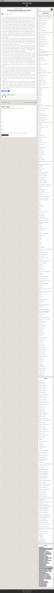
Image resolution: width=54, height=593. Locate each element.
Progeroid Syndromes (42, 22)
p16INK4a (40, 93)
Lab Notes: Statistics (42, 531)
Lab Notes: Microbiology (42, 504)
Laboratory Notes (27, 3)
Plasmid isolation (43, 581)
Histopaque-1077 (41, 250)
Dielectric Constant (42, 168)
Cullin (39, 102)
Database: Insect (41, 416)
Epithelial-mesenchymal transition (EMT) (43, 568)
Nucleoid (40, 307)
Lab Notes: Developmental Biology (44, 480)
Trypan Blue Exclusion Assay (43, 257)
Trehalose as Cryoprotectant (43, 182)
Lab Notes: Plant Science (43, 520)
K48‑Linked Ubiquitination (42, 44)
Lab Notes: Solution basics (43, 477)
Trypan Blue (40, 273)
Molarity (48, 576)
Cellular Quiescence (42, 120)
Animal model (42, 551)
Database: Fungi (41, 411)
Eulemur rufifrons (41, 340)
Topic (40, 448)
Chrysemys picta (41, 213)
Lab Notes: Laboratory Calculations (44, 501)
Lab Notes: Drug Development (43, 517)
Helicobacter (42, 572)
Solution (41, 537)
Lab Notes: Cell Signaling (43, 474)
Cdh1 (39, 65)
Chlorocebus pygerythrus (42, 321)
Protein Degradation (42, 301)
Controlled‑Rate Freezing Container (44, 280)
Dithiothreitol (42, 565)
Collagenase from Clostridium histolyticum (45, 249)
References (41, 443)
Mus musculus (47, 577)
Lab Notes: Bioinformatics (43, 455)
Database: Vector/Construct (43, 434)
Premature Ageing (41, 46)
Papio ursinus (41, 335)
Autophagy (41, 554)
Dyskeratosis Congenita (42, 20)
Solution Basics (41, 540)
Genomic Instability (42, 113)
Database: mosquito (42, 422)
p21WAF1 (40, 100)
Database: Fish (41, 409)
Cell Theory (40, 315)
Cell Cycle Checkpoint (42, 75)
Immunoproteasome (42, 154)
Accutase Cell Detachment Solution (44, 261)
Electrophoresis (41, 462)
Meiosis (40, 132)
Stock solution (41, 539)
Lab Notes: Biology (42, 457)
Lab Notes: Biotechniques (43, 459)
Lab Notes (40, 438)
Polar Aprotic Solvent (42, 177)
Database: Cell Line (42, 397)
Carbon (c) (41, 556)
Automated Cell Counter (42, 278)
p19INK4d (40, 90)
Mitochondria (42, 576)
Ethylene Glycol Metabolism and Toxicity (45, 196)
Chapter (40, 439)
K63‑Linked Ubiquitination (42, 30)
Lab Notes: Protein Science (43, 522)
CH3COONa (41, 560)
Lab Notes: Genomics (42, 492)
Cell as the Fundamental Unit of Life (44, 317)
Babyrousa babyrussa (42, 354)
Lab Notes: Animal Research (43, 450)
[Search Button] (27, 5)
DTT (51, 566)
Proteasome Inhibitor (42, 189)
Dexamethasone (41, 230)
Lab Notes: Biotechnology (43, 469)
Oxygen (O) (48, 578)
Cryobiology (40, 245)
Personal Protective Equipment (43, 283)
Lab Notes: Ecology (42, 482)
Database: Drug (41, 406)
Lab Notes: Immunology (42, 496)
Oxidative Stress (41, 206)
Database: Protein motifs (42, 429)
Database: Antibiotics (42, 387)
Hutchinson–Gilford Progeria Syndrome (45, 18)
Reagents (40, 534)
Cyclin (40, 297)
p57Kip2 (40, 97)
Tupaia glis (40, 363)
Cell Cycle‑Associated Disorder (43, 218)
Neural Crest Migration (42, 27)
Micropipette (40, 264)
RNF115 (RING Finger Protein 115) (44, 34)
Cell (46, 556)
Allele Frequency (41, 144)
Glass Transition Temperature (43, 211)
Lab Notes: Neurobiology (42, 512)
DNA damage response (44, 566)
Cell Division (41, 125)
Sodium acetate (42, 583)
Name (2, 122)
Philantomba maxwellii (42, 368)
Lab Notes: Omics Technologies (43, 514)
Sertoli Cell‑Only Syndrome (43, 41)
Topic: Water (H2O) (42, 247)
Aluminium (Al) (42, 550)
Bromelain (40, 238)
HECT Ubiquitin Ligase (42, 39)
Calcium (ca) (48, 554)
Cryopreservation (43, 561)
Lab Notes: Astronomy (42, 452)
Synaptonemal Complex (42, 137)
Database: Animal (41, 385)
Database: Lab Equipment (43, 418)
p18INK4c (40, 95)
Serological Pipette (41, 269)
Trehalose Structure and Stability (44, 172)
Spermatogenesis (41, 135)
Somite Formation (41, 25)
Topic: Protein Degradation (43, 115)
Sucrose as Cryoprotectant (43, 180)
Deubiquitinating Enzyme (42, 299)
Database (40, 380)
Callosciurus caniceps (42, 347)
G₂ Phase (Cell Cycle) (42, 117)
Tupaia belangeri (41, 364)
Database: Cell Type (42, 399)
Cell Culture (41, 460)
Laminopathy (41, 29)
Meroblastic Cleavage (42, 80)
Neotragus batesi (41, 375)
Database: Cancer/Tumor (42, 394)
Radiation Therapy (41, 159)
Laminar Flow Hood (42, 313)
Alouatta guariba (41, 328)
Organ (40, 208)
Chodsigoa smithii (41, 359)
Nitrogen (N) (42, 578)
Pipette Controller (41, 266)
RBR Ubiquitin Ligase (42, 37)
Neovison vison (41, 361)
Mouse (41, 577)
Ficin (39, 240)
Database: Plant (41, 426)
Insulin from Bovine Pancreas (43, 252)
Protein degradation (43, 582)
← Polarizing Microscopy (5, 102)
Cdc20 (40, 67)
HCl (50, 571)
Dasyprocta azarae (41, 333)
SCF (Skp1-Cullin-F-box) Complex (44, 108)
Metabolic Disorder (41, 49)
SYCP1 (40, 130)
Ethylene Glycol (41, 194)
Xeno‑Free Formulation (42, 228)
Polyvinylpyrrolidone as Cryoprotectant (44, 184)
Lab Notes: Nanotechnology (43, 510)
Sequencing (41, 467)
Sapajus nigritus (41, 332)
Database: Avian (41, 390)
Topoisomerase (42, 586)
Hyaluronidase (41, 259)
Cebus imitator (41, 330)
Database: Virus (41, 436)
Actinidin (40, 242)
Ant (47, 551)
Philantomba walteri (42, 373)
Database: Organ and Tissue (43, 424)
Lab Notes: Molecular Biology (43, 507)
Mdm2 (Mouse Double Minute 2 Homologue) (45, 32)
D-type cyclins (42, 564)
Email (2, 125)
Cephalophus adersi (42, 366)
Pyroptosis (40, 156)
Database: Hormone (42, 414)
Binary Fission (41, 85)
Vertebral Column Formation (43, 60)
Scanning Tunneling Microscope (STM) (19, 10)
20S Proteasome (41, 152)
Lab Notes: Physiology (42, 518)
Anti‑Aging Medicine (42, 179)
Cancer (40, 112)
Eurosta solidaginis (42, 215)
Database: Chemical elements (43, 402)
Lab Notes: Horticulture (42, 494)
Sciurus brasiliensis (42, 344)
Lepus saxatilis (41, 323)
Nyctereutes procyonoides (43, 337)
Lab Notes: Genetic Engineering (43, 489)
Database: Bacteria (42, 392)
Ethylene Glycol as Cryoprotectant (44, 198)
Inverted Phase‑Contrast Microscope (44, 271)
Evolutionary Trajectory (42, 142)
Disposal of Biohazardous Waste (44, 309)
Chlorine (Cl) (48, 560)
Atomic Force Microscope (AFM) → (31, 102)
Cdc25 (40, 62)
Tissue (40, 210)
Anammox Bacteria (42, 191)
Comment (3, 110)
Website (2, 129)
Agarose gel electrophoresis (45, 549)
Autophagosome (41, 57)
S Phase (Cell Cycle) (42, 110)
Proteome (40, 294)
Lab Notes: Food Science (42, 487)
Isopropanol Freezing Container (43, 276)
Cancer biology (42, 555)
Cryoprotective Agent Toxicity (43, 199)
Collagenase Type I (42, 235)
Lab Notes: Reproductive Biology (44, 526)
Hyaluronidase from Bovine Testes (44, 220)
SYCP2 (40, 128)
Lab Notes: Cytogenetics (42, 478)
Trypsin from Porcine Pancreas (43, 233)
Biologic (40, 170)
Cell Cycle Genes (41, 77)
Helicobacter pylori (43, 573)
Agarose (41, 547)
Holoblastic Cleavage (42, 82)
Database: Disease (42, 404)
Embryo (40, 203)
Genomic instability (43, 571)
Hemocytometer (41, 285)
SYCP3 (40, 133)
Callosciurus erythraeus (42, 349)
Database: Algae (41, 383)
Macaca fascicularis (42, 352)
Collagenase (40, 226)
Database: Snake (41, 433)
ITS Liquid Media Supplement (43, 254)
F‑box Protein (41, 104)
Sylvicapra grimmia (42, 371)
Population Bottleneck (42, 147)
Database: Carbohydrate (42, 395)
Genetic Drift (41, 149)
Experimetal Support (42, 441)
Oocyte (40, 201)
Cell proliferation (43, 559)
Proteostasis (41, 296)
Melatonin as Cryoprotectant (43, 175)
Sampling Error (41, 140)
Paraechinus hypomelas (42, 356)
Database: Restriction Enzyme (43, 431)
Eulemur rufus (41, 342)
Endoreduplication (41, 69)
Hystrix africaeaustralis (42, 325)
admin (12, 94)
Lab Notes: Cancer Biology (43, 471)
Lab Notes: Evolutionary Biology (44, 485)
